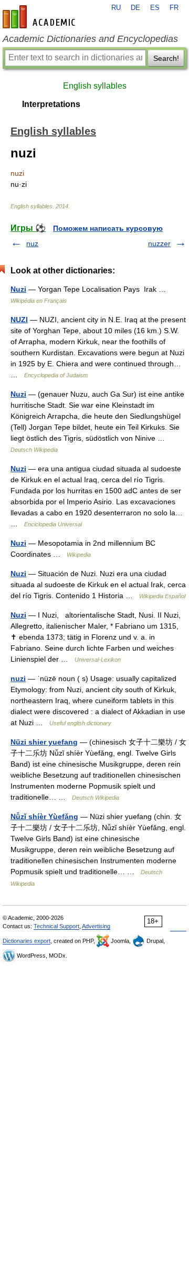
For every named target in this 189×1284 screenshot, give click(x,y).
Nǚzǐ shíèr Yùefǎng (44, 816)
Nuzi (18, 289)
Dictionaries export (26, 941)
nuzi (18, 678)
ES (155, 8)
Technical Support (56, 926)
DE (135, 8)
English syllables (95, 85)
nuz (32, 243)
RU (116, 8)
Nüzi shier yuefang (44, 742)
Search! (166, 58)
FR (174, 8)
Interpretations (51, 104)
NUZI (19, 319)
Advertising (96, 926)
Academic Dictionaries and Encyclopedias (90, 39)
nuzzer (159, 243)
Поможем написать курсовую (108, 228)
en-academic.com (40, 16)
